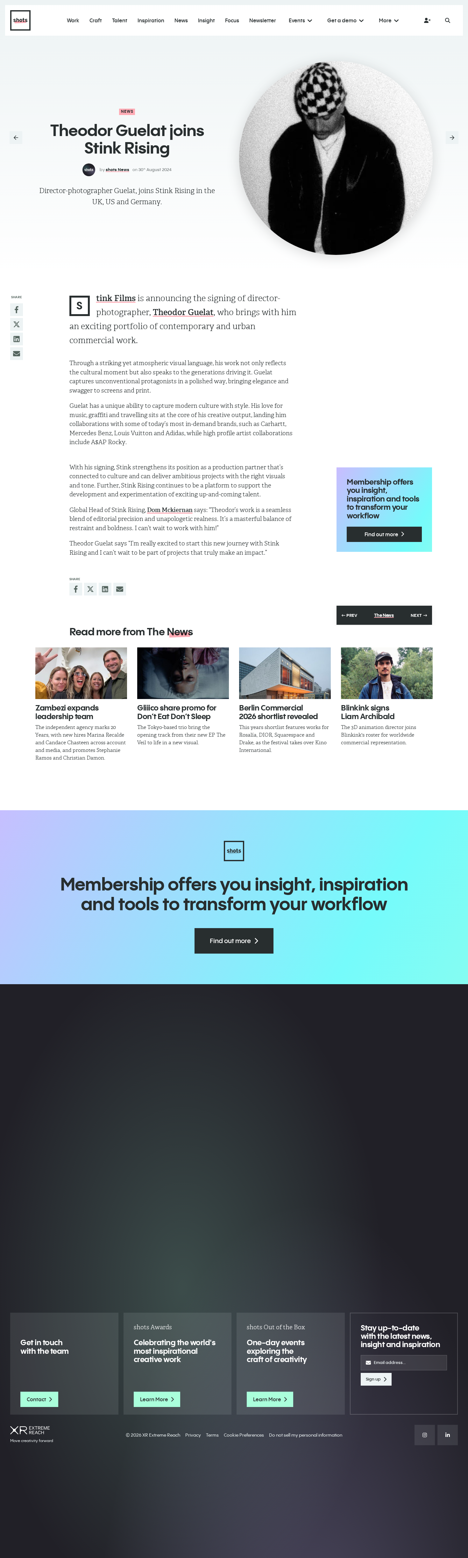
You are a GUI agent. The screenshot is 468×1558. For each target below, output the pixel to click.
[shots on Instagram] (425, 1435)
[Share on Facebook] (16, 309)
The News (384, 615)
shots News (117, 169)
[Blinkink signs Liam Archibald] (387, 673)
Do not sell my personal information (305, 1435)
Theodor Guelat (183, 312)
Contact (36, 1399)
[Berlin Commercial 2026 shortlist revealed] (285, 673)
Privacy (193, 1435)
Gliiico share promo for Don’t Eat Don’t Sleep (176, 712)
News (127, 111)
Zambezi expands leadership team (67, 712)
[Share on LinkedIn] (16, 339)
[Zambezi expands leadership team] (81, 673)
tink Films (116, 298)
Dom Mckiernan (170, 510)
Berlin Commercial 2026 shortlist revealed (278, 712)
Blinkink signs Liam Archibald (367, 712)
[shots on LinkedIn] (447, 1435)
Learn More (154, 1399)
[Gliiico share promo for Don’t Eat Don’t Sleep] (183, 673)
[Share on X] (16, 324)
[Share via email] (16, 353)
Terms (212, 1435)
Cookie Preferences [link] (244, 1435)
